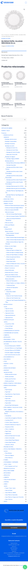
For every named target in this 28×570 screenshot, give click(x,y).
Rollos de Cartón (9, 222)
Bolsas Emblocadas (9, 270)
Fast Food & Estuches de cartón (12, 354)
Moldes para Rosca (9, 381)
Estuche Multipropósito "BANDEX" (13, 346)
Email (14, 522)
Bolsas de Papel (9, 248)
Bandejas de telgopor (10, 156)
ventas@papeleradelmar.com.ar (20, 536)
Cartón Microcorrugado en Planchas (13, 418)
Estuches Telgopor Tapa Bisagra (12, 352)
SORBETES (6, 477)
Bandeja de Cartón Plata (12, 150)
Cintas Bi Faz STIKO (9, 324)
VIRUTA (5, 501)
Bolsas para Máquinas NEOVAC (14, 276)
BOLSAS (6, 227)
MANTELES (6, 370)
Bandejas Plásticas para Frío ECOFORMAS (16, 188)
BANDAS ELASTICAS (8, 135)
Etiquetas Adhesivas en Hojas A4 (13, 424)
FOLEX (5, 361)
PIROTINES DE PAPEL (8, 447)
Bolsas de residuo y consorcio (12, 266)
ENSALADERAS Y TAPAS (9, 339)
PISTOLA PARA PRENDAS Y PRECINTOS (13, 449)
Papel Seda (7, 398)
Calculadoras (8, 415)
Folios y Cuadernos (9, 429)
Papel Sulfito (8, 403)
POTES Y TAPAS (7, 464)
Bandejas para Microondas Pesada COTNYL (16, 180)
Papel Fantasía (8, 389)
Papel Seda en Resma (10, 400)
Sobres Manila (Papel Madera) (12, 440)
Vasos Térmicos (8, 499)
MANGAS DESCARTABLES (10, 368)
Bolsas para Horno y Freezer (11, 272)
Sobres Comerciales (10, 438)
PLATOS (6, 451)
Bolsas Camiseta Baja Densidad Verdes (16, 239)
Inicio (2, 34)
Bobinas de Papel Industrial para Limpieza (14, 205)
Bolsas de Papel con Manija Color (14, 250)
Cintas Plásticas (9, 328)
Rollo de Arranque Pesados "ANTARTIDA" (16, 216)
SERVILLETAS (7, 475)
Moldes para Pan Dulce (10, 379)
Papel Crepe (8, 431)
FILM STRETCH (7, 359)
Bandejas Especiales (11, 165)
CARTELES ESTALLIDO (9, 319)
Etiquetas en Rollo (9, 427)
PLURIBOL (6, 460)
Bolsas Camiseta (9, 231)
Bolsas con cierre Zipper (10, 246)
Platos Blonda (8, 453)
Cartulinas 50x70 (9, 420)
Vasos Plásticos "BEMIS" (10, 492)
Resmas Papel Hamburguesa (11, 405)
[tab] (13, 52)
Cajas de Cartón (9, 308)
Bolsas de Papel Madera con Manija (15, 254)
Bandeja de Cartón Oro (12, 148)
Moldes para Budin (9, 376)
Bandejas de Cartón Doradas (13, 152)
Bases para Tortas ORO (12, 154)
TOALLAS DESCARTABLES (10, 479)
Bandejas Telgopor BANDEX (13, 158)
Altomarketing (22, 565)
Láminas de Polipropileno (12, 287)
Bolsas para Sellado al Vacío (11, 274)
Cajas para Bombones (10, 315)
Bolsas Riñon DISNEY (11, 291)
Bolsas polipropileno (9, 279)
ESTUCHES (6, 344)
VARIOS (5, 484)
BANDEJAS (6, 137)
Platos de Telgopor (9, 455)
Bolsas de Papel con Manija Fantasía (15, 252)
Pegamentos (8, 433)
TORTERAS (6, 482)
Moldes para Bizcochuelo (11, 374)
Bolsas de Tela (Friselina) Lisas (13, 298)
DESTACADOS (7, 337)
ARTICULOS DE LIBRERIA (6, 128)
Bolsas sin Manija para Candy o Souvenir (16, 263)
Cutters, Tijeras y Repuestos (11, 422)
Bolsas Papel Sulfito (11, 261)
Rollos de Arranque (9, 212)
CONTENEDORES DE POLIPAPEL (11, 333)
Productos (7, 34)
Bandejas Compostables (11, 141)
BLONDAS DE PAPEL (14, 34)
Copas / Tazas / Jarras (10, 488)
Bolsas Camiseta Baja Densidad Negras (15, 237)
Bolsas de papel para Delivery (13, 257)
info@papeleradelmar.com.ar (7, 536)
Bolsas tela (7, 294)
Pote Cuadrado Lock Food (11, 466)
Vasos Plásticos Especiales (11, 495)
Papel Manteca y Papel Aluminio (12, 394)
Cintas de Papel (9, 326)
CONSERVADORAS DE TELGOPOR (11, 330)
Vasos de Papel (8, 490)
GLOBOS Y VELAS (5, 130)
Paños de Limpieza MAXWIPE (11, 210)
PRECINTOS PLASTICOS (9, 468)
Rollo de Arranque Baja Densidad (14, 214)
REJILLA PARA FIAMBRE (9, 470)
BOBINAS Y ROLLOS (8, 203)
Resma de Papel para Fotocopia (12, 435)
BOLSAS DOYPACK (8, 304)
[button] (24, 9)
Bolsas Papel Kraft (11, 259)
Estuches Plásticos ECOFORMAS (12, 350)
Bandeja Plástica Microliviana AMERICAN (16, 163)
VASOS (5, 486)
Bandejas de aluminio (10, 143)
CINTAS (5, 322)
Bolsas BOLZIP (8, 229)
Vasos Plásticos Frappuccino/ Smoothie (14, 497)
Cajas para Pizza (9, 317)
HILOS (5, 365)
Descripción (4, 52)
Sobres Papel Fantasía (10, 442)
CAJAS (5, 306)
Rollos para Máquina (9, 225)
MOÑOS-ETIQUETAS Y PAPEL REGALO (12, 383)
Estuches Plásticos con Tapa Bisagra (13, 348)
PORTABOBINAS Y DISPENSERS (11, 462)
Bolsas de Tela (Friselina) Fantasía (14, 296)
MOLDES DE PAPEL (8, 372)
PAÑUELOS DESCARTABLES (10, 385)
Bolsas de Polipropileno (12, 281)
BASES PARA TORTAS (9, 199)
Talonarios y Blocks (9, 444)
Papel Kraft (7, 392)
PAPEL (5, 387)
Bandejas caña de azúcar (11, 139)
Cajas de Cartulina (9, 311)
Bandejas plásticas (9, 161)
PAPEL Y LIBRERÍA (8, 409)
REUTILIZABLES (7, 473)
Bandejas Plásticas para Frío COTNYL (15, 186)
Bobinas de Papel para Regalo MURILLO (14, 207)
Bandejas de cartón (9, 146)
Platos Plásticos (9, 457)
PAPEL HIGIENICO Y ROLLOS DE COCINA (13, 407)
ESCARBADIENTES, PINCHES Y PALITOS (13, 341)
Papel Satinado (8, 396)
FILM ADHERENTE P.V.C (9, 357)
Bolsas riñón (8, 289)
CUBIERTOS (6, 335)
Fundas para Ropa (11, 285)
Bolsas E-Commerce (10, 268)
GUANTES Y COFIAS (8, 363)
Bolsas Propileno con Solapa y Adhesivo (16, 283)
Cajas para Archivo (9, 313)
